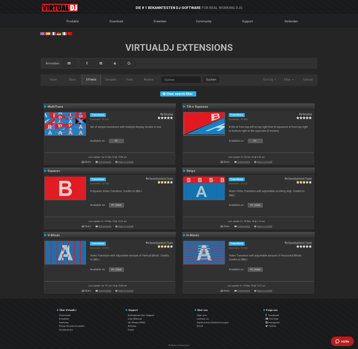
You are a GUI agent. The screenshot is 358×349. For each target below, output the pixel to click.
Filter (287, 79)
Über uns (202, 315)
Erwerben (160, 21)
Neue (53, 79)
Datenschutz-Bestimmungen (213, 322)
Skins (72, 79)
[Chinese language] (70, 33)
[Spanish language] (48, 33)
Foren (131, 329)
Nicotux (168, 114)
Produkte (73, 21)
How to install (125, 162)
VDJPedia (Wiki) (136, 322)
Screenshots (66, 329)
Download (116, 21)
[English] (42, 33)
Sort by (268, 79)
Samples (110, 79)
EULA (200, 326)
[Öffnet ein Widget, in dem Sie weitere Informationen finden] (342, 342)
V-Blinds (54, 235)
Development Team (161, 178)
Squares (54, 171)
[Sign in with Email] (69, 63)
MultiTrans (55, 107)
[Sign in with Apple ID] (115, 63)
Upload (308, 79)
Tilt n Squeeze (197, 107)
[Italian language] (64, 33)
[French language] (53, 33)
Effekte (91, 79)
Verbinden (291, 21)
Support (247, 21)
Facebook (273, 315)
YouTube (273, 318)
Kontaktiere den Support (141, 315)
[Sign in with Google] (129, 63)
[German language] (59, 33)
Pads (129, 79)
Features (64, 322)
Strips (190, 171)
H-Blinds (192, 235)
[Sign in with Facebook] (87, 63)
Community (204, 21)
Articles (132, 326)
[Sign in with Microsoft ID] (100, 63)
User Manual (135, 318)
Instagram (274, 322)
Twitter (272, 326)
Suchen (211, 79)
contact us (203, 318)
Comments (105, 162)
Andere (149, 79)
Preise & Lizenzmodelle (71, 326)
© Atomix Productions (179, 345)
